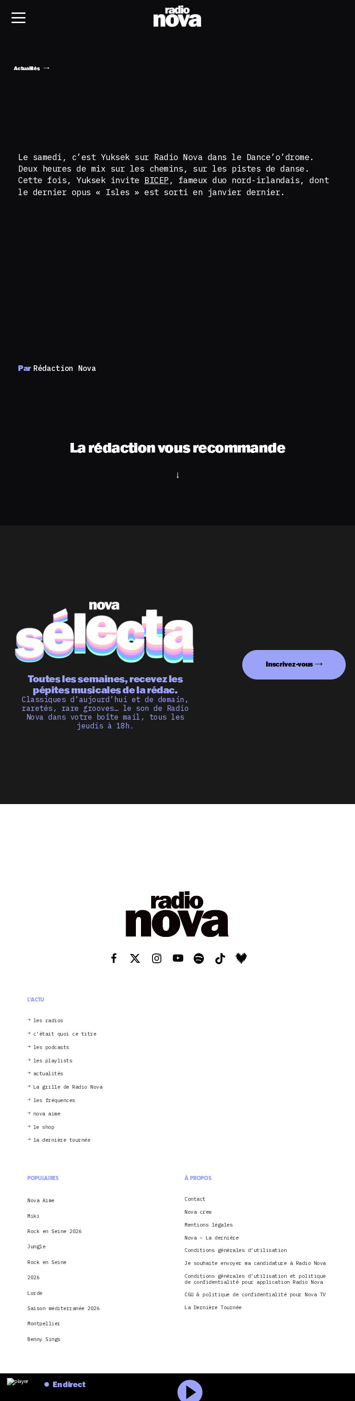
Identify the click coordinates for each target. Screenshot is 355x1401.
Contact (195, 1199)
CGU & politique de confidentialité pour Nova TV (255, 1295)
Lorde (35, 1293)
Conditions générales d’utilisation (235, 1250)
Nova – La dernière (211, 1238)
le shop (44, 1127)
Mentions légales (208, 1225)
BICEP (156, 180)
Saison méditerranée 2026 (63, 1308)
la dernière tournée (62, 1140)
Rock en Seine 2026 (54, 1231)
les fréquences (54, 1100)
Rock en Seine (47, 1262)
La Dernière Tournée (213, 1308)
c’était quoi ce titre (65, 1034)
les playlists (53, 1061)
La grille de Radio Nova (68, 1087)
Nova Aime (41, 1200)
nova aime (47, 1114)
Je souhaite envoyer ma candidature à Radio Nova (255, 1263)
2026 (33, 1277)
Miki (33, 1216)
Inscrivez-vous (289, 664)
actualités (48, 1074)
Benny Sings (44, 1339)
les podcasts (51, 1047)
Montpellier (44, 1323)
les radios (48, 1021)
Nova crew (198, 1212)
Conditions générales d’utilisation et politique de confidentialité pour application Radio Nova (255, 1279)
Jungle (36, 1246)
